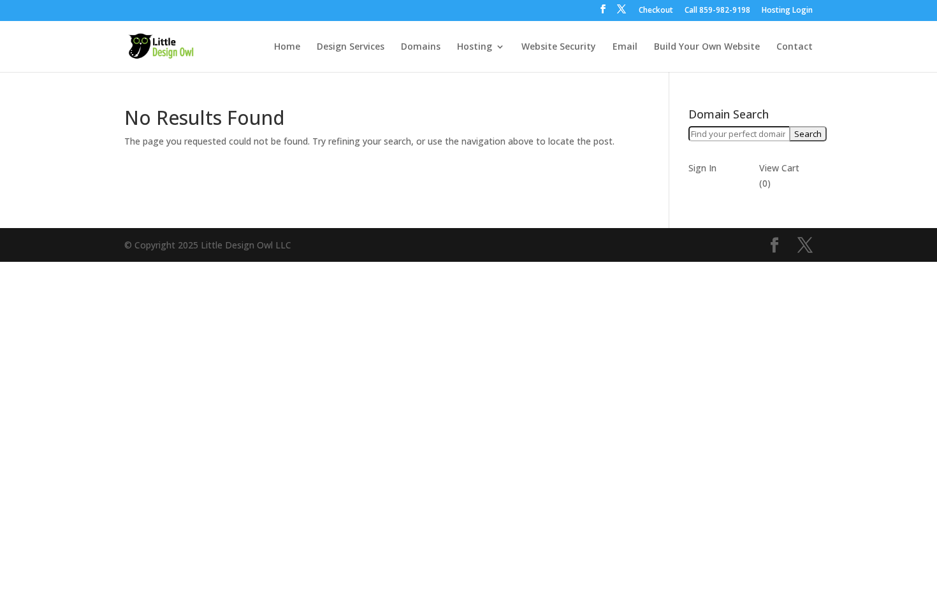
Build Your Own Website (707, 47)
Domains (420, 47)
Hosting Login (787, 10)
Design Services (350, 47)
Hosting (474, 47)
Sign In (702, 168)
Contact (794, 47)
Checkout (656, 10)
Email (625, 47)
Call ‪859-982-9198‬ (717, 10)
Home (287, 47)
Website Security (558, 47)
